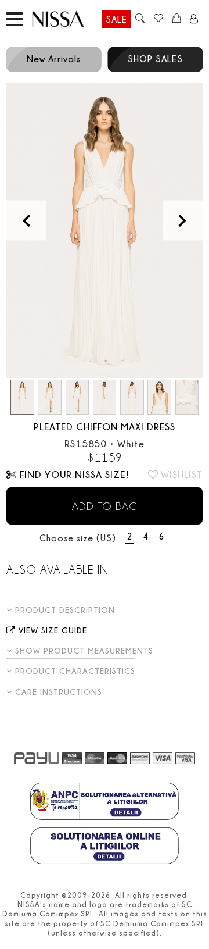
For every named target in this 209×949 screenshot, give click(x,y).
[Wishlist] (158, 19)
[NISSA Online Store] (68, 18)
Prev (26, 220)
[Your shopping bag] (177, 19)
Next (183, 220)
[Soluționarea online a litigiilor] (104, 847)
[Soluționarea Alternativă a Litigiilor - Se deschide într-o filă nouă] (104, 802)
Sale (116, 19)
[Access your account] (194, 19)
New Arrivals (54, 58)
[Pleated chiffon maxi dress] (104, 230)
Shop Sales (155, 58)
